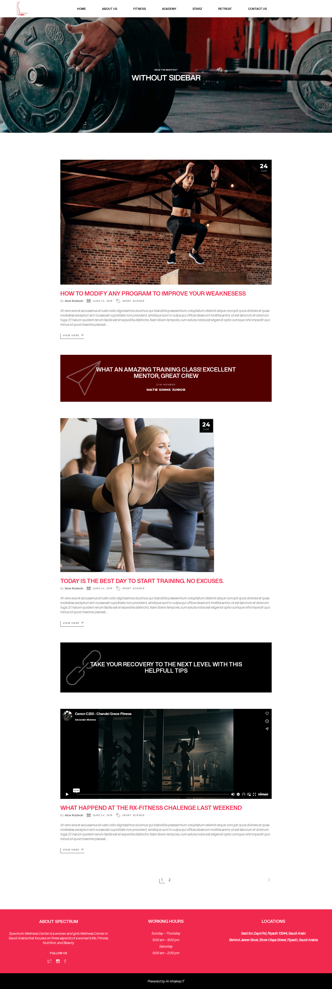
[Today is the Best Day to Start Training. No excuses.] (137, 495)
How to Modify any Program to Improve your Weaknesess (153, 293)
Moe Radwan (74, 301)
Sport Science (133, 301)
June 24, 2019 (103, 301)
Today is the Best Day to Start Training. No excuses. (142, 581)
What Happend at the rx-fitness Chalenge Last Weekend (151, 808)
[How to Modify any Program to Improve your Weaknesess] (166, 222)
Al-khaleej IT (175, 981)
